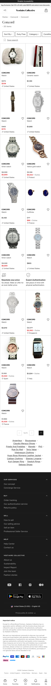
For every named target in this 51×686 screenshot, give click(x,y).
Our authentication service (16, 503)
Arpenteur (17, 440)
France (6, 673)
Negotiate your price (11, 279)
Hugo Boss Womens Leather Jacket (24, 455)
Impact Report (10, 567)
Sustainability (10, 563)
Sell (6, 516)
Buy (5, 496)
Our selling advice (12, 523)
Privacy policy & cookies (24, 613)
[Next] (31, 433)
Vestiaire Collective (14, 556)
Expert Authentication (36, 279)
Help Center (9, 543)
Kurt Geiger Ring (16, 461)
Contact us (9, 547)
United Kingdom (15, 673)
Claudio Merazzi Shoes (24, 443)
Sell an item (9, 527)
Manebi (31, 446)
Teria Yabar (31, 449)
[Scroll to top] (41, 433)
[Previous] (19, 433)
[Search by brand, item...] (4, 10)
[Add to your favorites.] (22, 73)
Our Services (10, 480)
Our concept (9, 484)
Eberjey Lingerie (33, 458)
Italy (45, 673)
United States (26, 673)
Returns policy (10, 507)
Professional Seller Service (16, 531)
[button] (46, 10)
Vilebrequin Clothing (24, 452)
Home (5, 17)
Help (6, 539)
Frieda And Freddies (15, 446)
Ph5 (40, 446)
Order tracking (10, 500)
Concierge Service (12, 487)
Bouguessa (30, 440)
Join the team (10, 571)
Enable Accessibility (25, 1)
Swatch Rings (33, 461)
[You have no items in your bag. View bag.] (46, 10)
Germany (34, 673)
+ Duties (36, 175)
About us (8, 559)
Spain (41, 673)
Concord (14, 17)
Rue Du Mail (17, 449)
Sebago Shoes (25, 464)
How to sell (9, 520)
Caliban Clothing (15, 458)
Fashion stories (10, 575)
